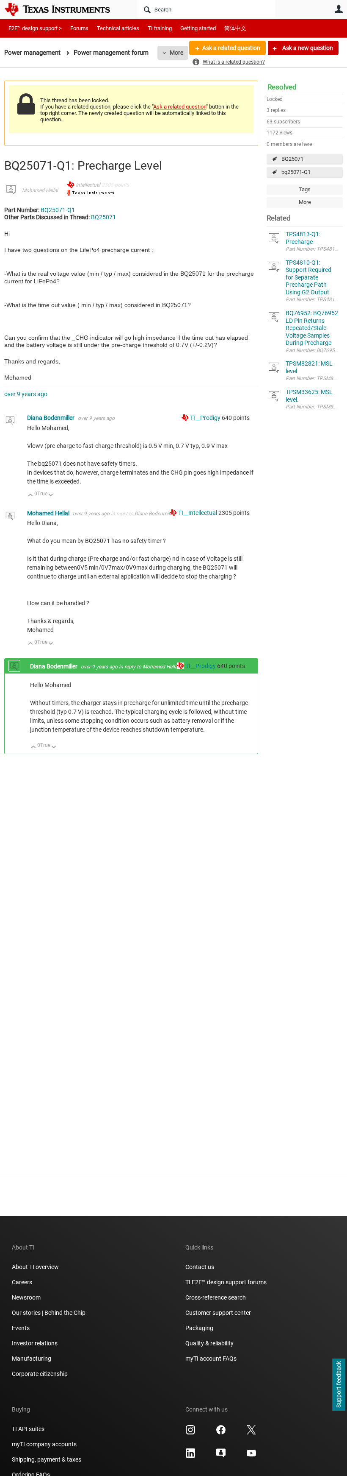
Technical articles (118, 28)
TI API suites (28, 1429)
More (176, 52)
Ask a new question (307, 48)
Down (51, 495)
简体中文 (235, 28)
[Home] (63, 9)
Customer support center (218, 1312)
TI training (160, 28)
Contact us (199, 1267)
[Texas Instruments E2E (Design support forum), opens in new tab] (221, 1456)
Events (21, 1328)
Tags (305, 189)
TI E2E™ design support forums (226, 1282)
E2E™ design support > (35, 28)
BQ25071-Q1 (58, 210)
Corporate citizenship (40, 1373)
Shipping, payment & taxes (46, 1459)
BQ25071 (292, 159)
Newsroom (26, 1297)
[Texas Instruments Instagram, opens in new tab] (190, 1432)
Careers (22, 1282)
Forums (79, 28)
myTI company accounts (44, 1444)
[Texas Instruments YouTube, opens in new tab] (251, 1456)
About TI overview (35, 1267)
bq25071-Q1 (296, 172)
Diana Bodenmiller (51, 417)
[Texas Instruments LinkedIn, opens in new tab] (190, 1456)
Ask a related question (231, 48)
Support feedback (338, 1384)
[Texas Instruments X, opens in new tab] (251, 1432)
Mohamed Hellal (40, 190)
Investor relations (35, 1343)
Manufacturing (31, 1358)
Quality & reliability (209, 1343)
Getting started (198, 28)
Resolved (282, 87)
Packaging (199, 1328)
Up (30, 495)
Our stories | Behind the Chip (48, 1312)
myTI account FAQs (211, 1358)
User (338, 9)
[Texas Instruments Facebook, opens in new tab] (221, 1432)
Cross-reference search (215, 1297)
